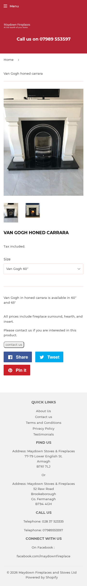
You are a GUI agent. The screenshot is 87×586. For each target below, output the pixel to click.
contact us (14, 344)
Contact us (43, 417)
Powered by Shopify (42, 577)
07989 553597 (55, 39)
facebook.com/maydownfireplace (43, 556)
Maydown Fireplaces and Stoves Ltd (48, 572)
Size (7, 259)
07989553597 (53, 530)
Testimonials (43, 434)
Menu (14, 6)
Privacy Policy (43, 428)
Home (9, 60)
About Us (43, 411)
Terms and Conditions (43, 423)
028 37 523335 (53, 521)
